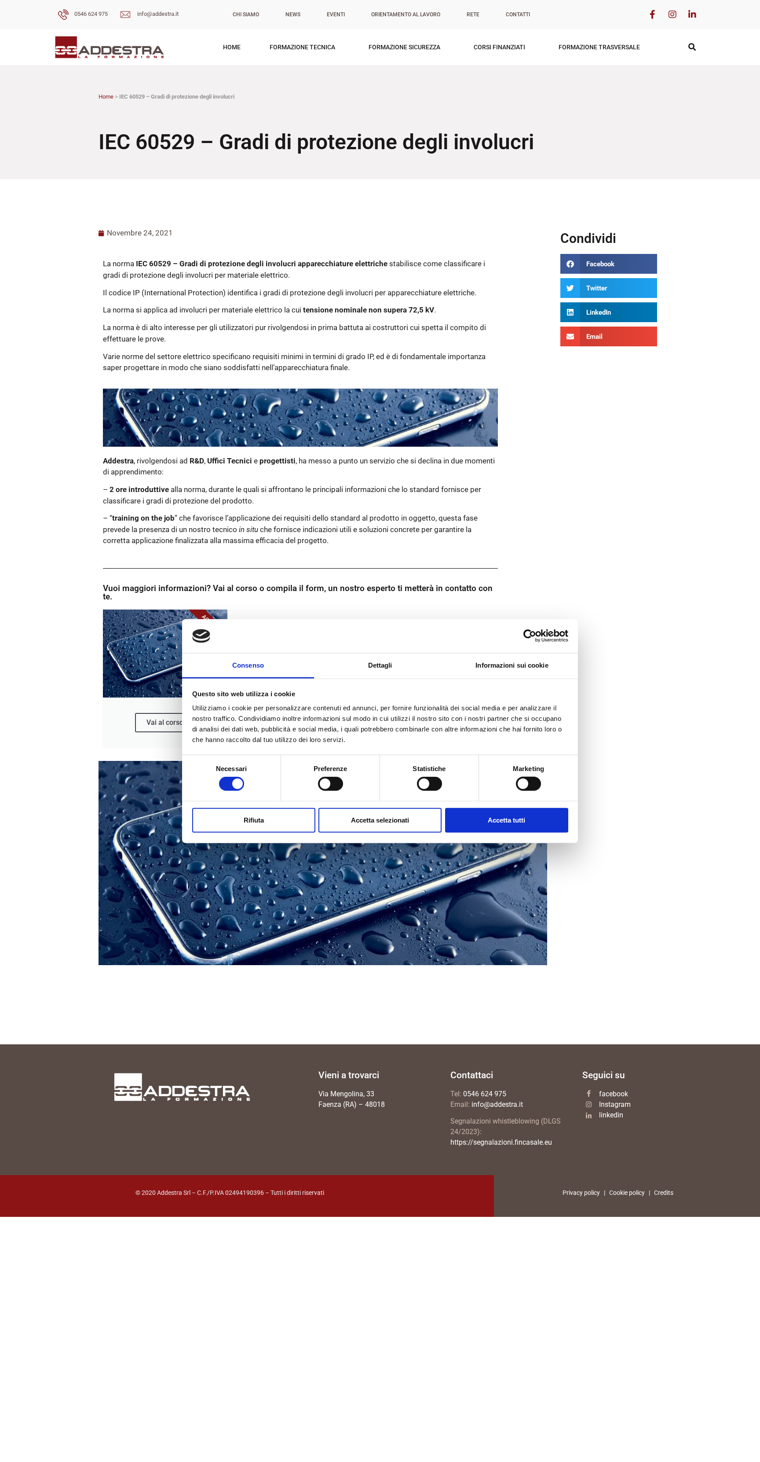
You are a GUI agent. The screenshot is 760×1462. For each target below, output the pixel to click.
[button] (608, 264)
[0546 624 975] (63, 16)
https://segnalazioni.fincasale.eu (501, 1142)
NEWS (292, 14)
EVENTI (336, 14)
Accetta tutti (506, 819)
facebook (613, 1094)
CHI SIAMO (246, 14)
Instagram (615, 1104)
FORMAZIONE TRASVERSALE (599, 47)
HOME (232, 47)
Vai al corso (164, 722)
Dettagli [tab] (380, 665)
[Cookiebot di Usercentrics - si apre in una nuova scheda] (529, 636)
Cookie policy (627, 1192)
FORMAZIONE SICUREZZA (404, 47)
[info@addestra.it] (125, 16)
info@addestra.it (158, 14)
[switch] (330, 784)
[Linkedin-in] (692, 14)
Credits (663, 1192)
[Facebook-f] (652, 14)
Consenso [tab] (248, 665)
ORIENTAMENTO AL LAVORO (405, 14)
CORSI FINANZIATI (499, 47)
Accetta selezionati (380, 819)
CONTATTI (518, 14)
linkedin (611, 1115)
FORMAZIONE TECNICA (302, 47)
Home (106, 96)
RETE (473, 14)
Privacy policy (581, 1192)
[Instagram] (672, 14)
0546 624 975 (91, 14)
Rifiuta (254, 819)
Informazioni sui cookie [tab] (511, 665)
